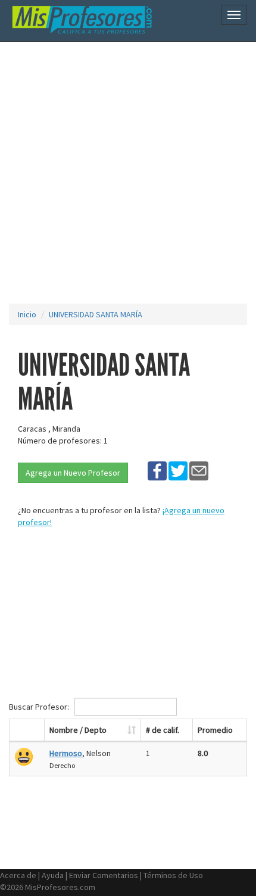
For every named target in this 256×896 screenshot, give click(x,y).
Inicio (27, 314)
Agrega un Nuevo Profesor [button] (73, 472)
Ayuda (53, 875)
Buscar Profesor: (40, 706)
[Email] (198, 470)
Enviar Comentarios (103, 875)
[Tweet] (178, 470)
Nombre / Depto (78, 730)
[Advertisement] (128, 173)
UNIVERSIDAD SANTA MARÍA (95, 314)
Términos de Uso (173, 875)
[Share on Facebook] (157, 470)
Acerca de (18, 875)
